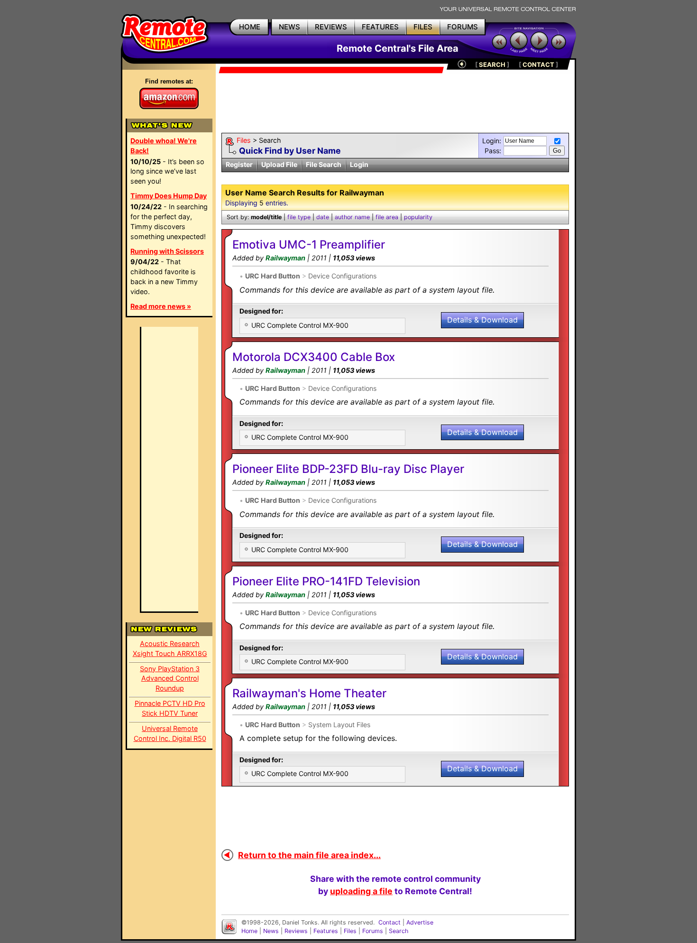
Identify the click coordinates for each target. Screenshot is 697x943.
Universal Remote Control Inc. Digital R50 (170, 733)
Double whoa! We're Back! (163, 146)
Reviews (296, 930)
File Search (323, 164)
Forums (372, 930)
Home (249, 930)
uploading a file (361, 891)
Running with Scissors (167, 251)
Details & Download (482, 319)
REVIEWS (331, 26)
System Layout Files (339, 725)
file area (387, 217)
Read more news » (160, 306)
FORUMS (462, 26)
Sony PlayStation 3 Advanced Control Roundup (170, 679)
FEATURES (380, 26)
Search (398, 930)
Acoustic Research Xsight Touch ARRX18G (170, 648)
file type (299, 217)
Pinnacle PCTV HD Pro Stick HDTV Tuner (170, 708)
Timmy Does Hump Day (168, 196)
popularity (418, 217)
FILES (422, 26)
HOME (249, 26)
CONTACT (538, 64)
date (322, 217)
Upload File (279, 164)
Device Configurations (342, 276)
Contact (389, 922)
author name (352, 217)
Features (325, 930)
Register (239, 164)
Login (359, 164)
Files (244, 140)
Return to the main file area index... (309, 855)
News (271, 930)
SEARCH (492, 64)
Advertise (419, 922)
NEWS (289, 26)
